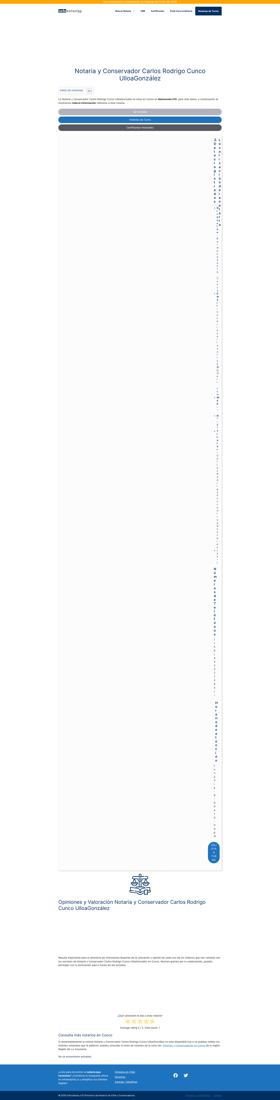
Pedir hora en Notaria (181, 11)
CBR (143, 11)
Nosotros (120, 1077)
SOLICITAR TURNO (214, 852)
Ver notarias (140, 111)
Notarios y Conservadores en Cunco (184, 1045)
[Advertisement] (140, 45)
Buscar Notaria (123, 11)
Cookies (217, 1095)
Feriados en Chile (125, 1072)
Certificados (157, 11)
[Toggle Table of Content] (88, 90)
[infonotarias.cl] (70, 10)
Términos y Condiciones (197, 1095)
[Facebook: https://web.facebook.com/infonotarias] (176, 1075)
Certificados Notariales (140, 127)
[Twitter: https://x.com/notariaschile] (186, 1075)
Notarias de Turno (208, 11)
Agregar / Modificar (126, 1081)
